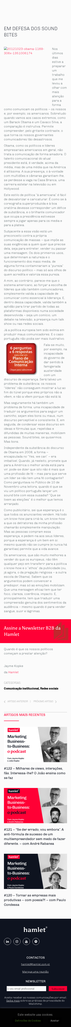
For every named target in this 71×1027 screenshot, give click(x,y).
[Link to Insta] (17, 941)
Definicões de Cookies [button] (28, 1020)
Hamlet (13, 672)
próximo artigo (43, 701)
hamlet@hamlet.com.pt (35, 964)
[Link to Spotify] (35, 941)
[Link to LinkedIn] (7, 941)
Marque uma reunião (35, 971)
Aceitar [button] (54, 1020)
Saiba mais (13, 1000)
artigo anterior (17, 701)
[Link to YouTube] (26, 941)
